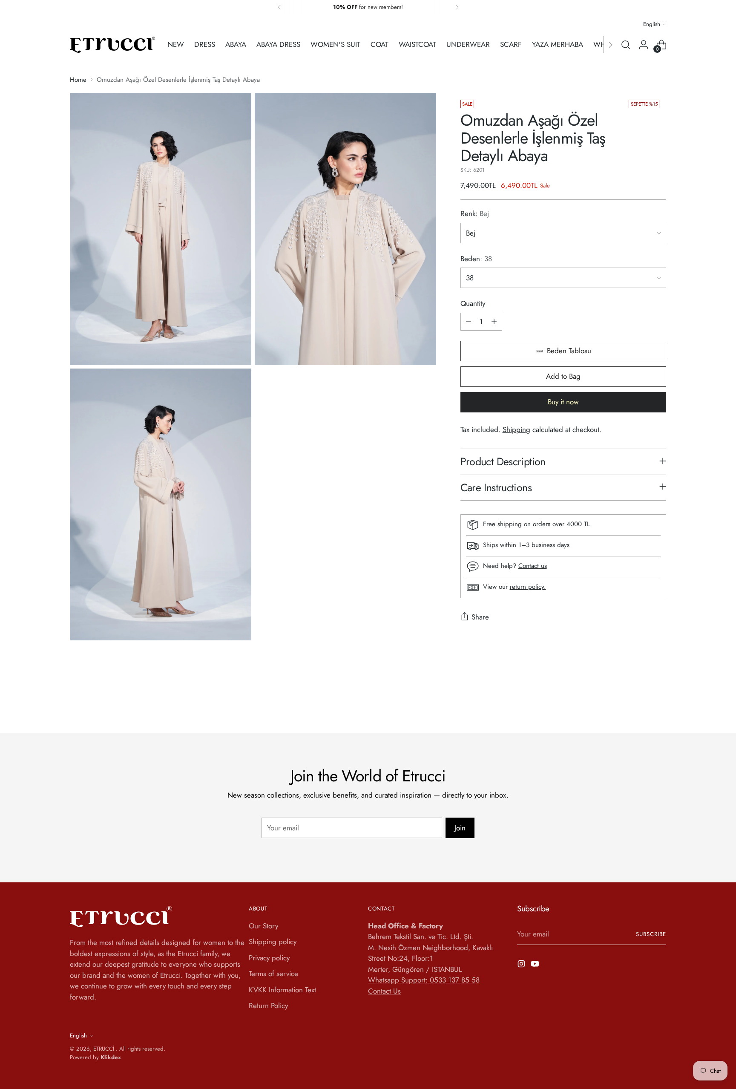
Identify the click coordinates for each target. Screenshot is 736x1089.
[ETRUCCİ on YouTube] (536, 965)
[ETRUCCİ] (112, 45)
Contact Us (384, 991)
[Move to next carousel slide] (659, 704)
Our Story (263, 926)
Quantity (472, 303)
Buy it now (563, 402)
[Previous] (279, 7)
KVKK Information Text (282, 990)
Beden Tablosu (569, 351)
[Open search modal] (625, 44)
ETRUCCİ (104, 1049)
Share (480, 617)
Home (78, 79)
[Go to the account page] (643, 44)
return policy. (528, 586)
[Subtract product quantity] (468, 321)
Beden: (476, 259)
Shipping (516, 429)
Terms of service (273, 973)
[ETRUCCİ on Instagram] (522, 965)
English (651, 24)
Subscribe (651, 934)
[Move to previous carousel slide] (639, 704)
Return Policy (268, 1005)
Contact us (532, 565)
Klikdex (111, 1057)
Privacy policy (269, 958)
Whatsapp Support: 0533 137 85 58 (424, 980)
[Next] (457, 7)
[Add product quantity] (494, 321)
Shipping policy (272, 941)
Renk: (474, 213)
